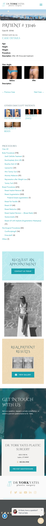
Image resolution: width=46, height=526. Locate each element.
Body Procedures (8, 153)
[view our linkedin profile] (30, 492)
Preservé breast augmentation (17, 197)
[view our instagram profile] (35, 492)
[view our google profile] (20, 492)
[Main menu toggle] (41, 5)
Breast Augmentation (12, 194)
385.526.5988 (24, 462)
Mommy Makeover (11, 175)
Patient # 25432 (31, 117)
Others (4, 239)
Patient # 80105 (10, 130)
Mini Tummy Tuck (11, 171)
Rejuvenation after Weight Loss (16, 179)
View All (5, 149)
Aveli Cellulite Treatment (13, 156)
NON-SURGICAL (23, 333)
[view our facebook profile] (11, 492)
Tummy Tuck (9, 183)
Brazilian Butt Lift (11, 164)
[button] (23, 271)
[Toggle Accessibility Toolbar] (4, 516)
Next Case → (39, 92)
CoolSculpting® (10, 231)
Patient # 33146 (19, 25)
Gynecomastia (10, 217)
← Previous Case (8, 92)
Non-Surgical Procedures (11, 228)
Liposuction (9, 168)
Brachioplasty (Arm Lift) (13, 160)
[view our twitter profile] (16, 492)
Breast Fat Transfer (11, 201)
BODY (23, 330)
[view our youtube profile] (25, 492)
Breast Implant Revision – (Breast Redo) (19, 213)
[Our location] (44, 512)
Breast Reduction (11, 209)
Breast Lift (8, 205)
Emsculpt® (9, 235)
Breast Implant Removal (13, 190)
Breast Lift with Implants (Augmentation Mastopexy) (23, 220)
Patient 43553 (12, 118)
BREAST (23, 326)
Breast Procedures (8, 187)
